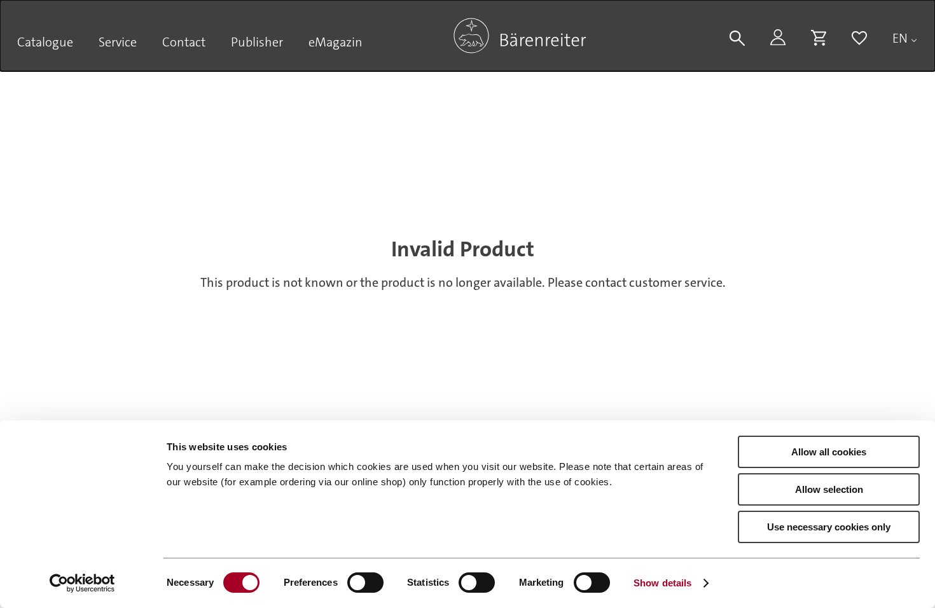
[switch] (365, 582)
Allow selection (829, 489)
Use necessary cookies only (828, 527)
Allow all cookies (828, 451)
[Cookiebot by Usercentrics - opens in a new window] (82, 583)
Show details (662, 582)
